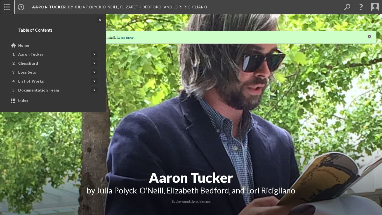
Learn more (125, 37)
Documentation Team (38, 90)
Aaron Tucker (30, 54)
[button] (361, 7)
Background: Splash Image (191, 201)
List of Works (31, 81)
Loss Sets (27, 72)
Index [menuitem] (23, 100)
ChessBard (28, 63)
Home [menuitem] (23, 45)
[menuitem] (7, 7)
